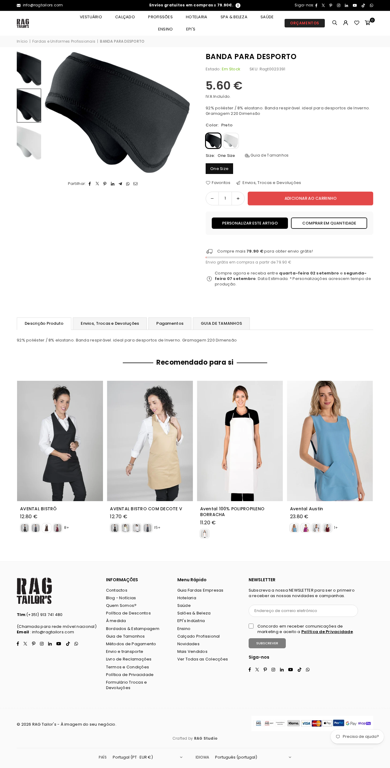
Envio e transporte (125, 651)
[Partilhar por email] (135, 183)
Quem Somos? (121, 605)
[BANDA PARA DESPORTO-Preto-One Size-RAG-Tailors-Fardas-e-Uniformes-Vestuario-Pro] (29, 105)
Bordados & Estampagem (132, 629)
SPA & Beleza (234, 17)
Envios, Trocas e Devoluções (271, 183)
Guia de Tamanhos (269, 155)
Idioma (202, 757)
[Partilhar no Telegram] (120, 183)
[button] (367, 23)
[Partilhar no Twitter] (97, 183)
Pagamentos (169, 323)
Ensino (165, 29)
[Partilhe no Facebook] (89, 183)
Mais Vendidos (192, 651)
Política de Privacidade (130, 675)
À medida (116, 621)
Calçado (125, 17)
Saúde (267, 17)
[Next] (182, 112)
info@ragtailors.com (42, 5)
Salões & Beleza (194, 613)
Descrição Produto (44, 323)
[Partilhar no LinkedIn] (112, 183)
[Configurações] (345, 23)
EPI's (190, 29)
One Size (219, 169)
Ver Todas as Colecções (202, 659)
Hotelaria (196, 17)
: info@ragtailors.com (51, 632)
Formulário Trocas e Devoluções (126, 685)
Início (22, 41)
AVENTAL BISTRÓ (38, 509)
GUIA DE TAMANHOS (221, 323)
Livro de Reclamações (129, 659)
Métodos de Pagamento (131, 644)
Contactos (116, 590)
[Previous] (52, 112)
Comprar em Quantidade (329, 223)
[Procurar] (334, 23)
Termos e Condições (127, 667)
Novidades (188, 644)
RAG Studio (206, 738)
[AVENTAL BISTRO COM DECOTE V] (150, 441)
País (103, 757)
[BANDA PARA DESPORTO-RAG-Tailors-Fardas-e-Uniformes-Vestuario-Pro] (29, 68)
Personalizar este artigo (250, 223)
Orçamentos (304, 23)
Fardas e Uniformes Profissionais (63, 41)
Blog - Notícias (121, 598)
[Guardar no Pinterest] (105, 183)
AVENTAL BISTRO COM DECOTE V (146, 509)
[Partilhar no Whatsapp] (128, 183)
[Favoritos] (356, 23)
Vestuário (91, 17)
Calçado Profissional (198, 636)
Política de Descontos (128, 613)
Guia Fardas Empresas (200, 590)
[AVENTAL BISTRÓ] (60, 441)
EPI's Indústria (191, 621)
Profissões (160, 17)
